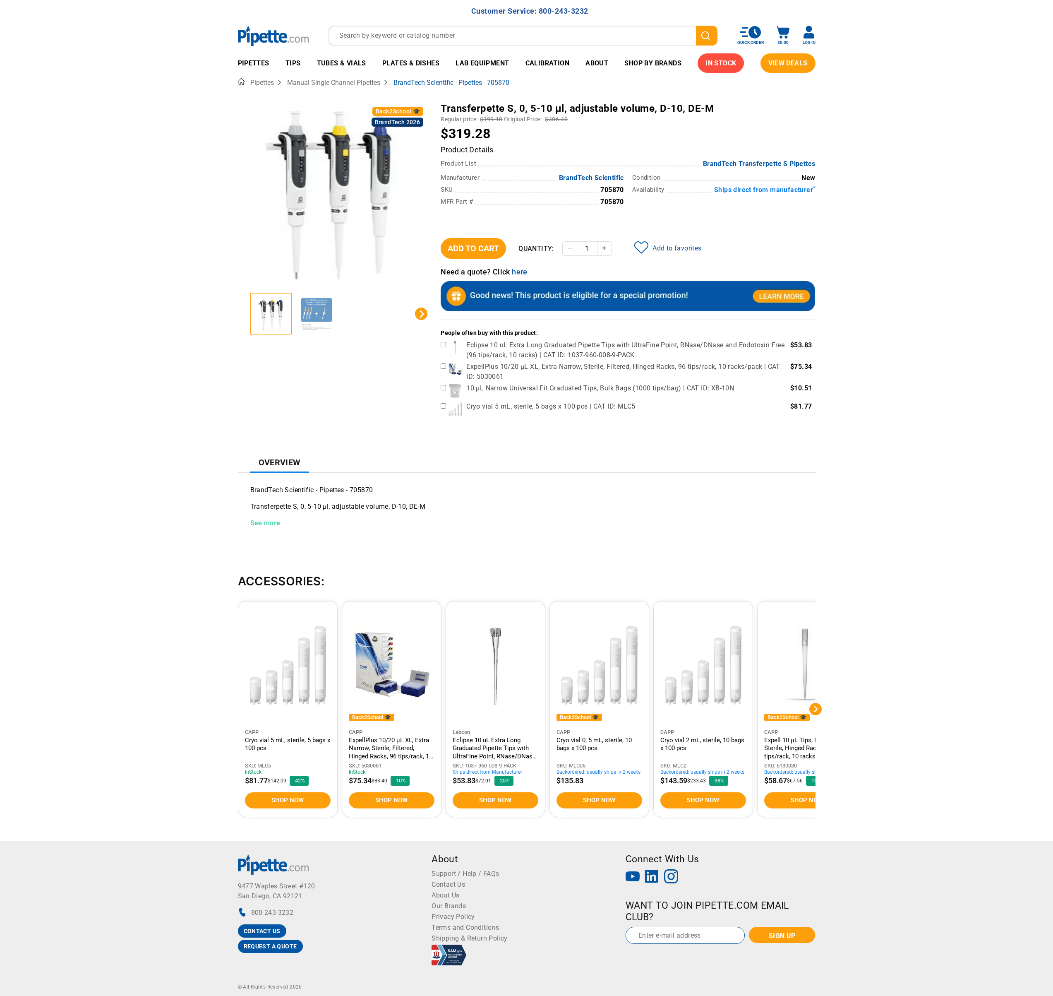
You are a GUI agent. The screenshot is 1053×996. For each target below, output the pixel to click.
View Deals (788, 63)
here (520, 271)
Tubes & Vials (341, 63)
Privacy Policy (453, 917)
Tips (293, 63)
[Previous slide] (244, 314)
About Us (445, 895)
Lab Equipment (482, 63)
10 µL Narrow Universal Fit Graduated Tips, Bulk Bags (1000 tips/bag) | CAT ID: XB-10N (600, 388)
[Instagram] (671, 877)
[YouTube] (633, 877)
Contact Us (448, 884)
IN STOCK (720, 63)
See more (265, 523)
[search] (706, 36)
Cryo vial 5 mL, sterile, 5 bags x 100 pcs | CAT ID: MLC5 (550, 406)
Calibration (547, 63)
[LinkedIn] (652, 877)
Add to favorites (676, 248)
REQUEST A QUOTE (270, 946)
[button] (271, 313)
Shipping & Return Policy (470, 938)
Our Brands (449, 906)
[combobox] (523, 36)
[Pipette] (273, 35)
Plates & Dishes (410, 63)
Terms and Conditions (465, 927)
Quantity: (536, 249)
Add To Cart (473, 248)
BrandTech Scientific (591, 178)
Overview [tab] (280, 462)
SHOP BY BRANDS (652, 63)
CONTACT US (262, 931)
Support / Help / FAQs (465, 874)
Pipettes (253, 63)
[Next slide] (421, 314)
